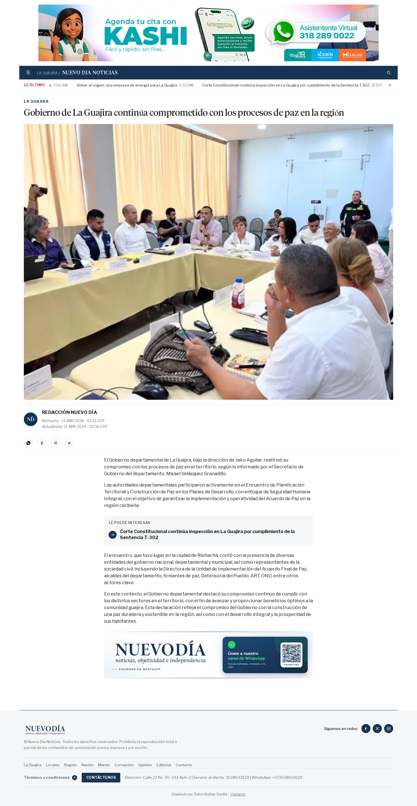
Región (70, 765)
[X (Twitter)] (377, 728)
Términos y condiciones (50, 777)
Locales (53, 765)
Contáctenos (101, 777)
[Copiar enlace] (69, 442)
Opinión (145, 765)
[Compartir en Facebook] (42, 442)
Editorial (164, 765)
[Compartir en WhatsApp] (28, 442)
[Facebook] (365, 728)
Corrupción (124, 765)
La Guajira (36, 101)
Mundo (104, 765)
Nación (87, 765)
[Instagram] (388, 728)
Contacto (184, 765)
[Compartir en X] (55, 442)
